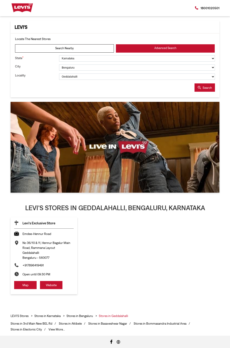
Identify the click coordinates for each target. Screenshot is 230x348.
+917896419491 (33, 265)
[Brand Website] (118, 341)
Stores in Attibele (70, 323)
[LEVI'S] (22, 7)
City (18, 66)
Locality (20, 75)
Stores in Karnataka (47, 316)
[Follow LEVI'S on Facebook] (111, 341)
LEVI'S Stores (20, 316)
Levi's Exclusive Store (38, 223)
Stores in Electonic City (26, 329)
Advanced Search (165, 48)
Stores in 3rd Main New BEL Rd (31, 323)
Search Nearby (64, 48)
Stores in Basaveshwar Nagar (107, 323)
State (19, 58)
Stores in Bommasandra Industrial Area (160, 323)
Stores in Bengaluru (79, 316)
